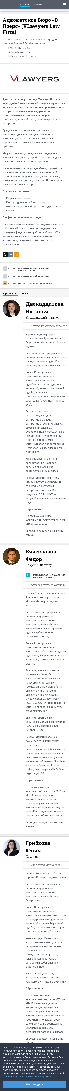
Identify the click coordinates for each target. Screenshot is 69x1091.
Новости (38, 5)
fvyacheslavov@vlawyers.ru (48, 584)
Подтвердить (34, 1084)
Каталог (25, 5)
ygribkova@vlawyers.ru (45, 865)
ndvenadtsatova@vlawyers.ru (49, 326)
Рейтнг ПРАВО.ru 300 (5, 4)
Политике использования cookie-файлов (27, 1076)
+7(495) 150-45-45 (19, 48)
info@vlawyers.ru (19, 52)
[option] (34, 536)
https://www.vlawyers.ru (23, 56)
